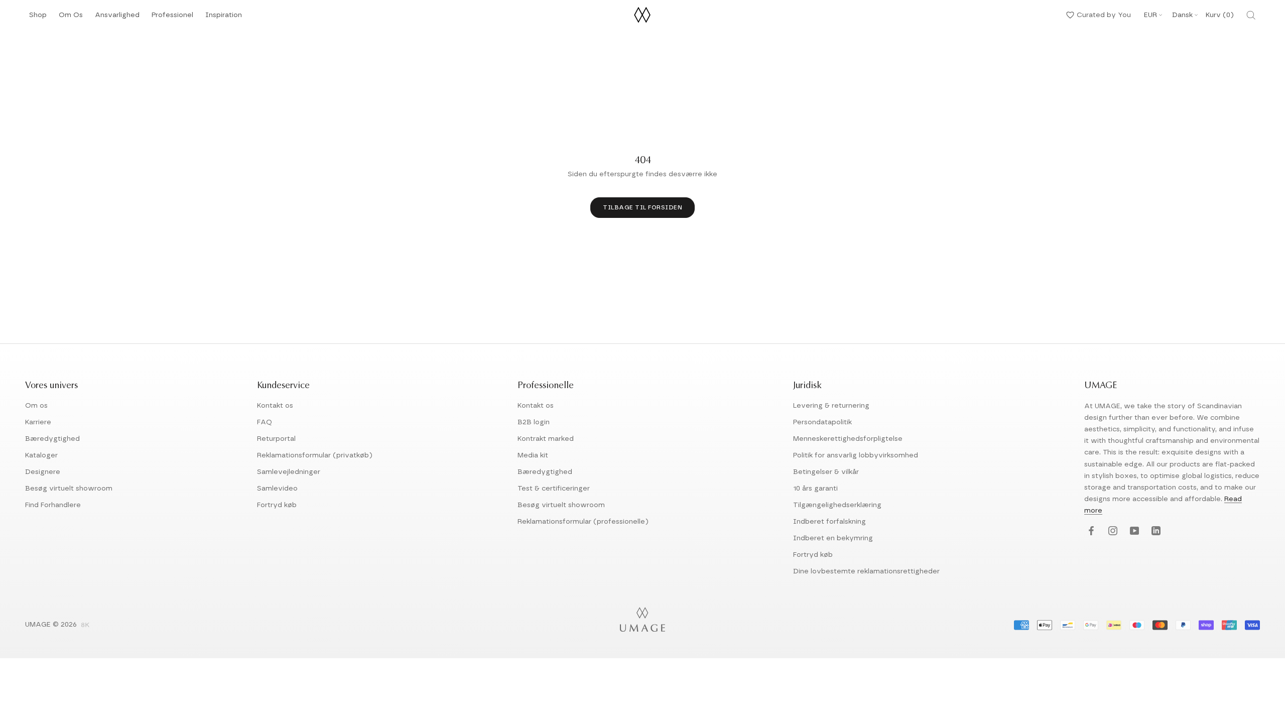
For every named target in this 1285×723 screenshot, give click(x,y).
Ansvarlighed (117, 18)
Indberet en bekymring (833, 538)
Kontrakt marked (546, 438)
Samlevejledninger (288, 471)
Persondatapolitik (822, 422)
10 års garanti (815, 488)
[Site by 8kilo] (85, 626)
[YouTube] (1133, 531)
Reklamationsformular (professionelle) (583, 521)
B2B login (534, 422)
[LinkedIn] (1155, 531)
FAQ (264, 422)
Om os (36, 405)
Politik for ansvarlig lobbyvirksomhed (855, 455)
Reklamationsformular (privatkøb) (314, 455)
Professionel (172, 18)
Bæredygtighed (52, 438)
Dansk (1182, 15)
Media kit (533, 455)
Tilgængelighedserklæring (837, 505)
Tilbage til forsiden (642, 207)
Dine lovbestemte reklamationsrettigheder (866, 571)
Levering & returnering (831, 405)
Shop (38, 18)
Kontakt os (275, 405)
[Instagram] (1111, 531)
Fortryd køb (277, 505)
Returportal (276, 438)
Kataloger (41, 455)
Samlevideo (277, 488)
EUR (1150, 15)
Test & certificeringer (554, 488)
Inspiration (223, 18)
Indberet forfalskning (829, 521)
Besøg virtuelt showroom (68, 488)
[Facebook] (1090, 531)
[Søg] (1251, 15)
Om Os (71, 18)
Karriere (38, 422)
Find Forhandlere (53, 505)
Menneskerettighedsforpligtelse (848, 438)
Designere (42, 471)
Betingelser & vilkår (826, 471)
